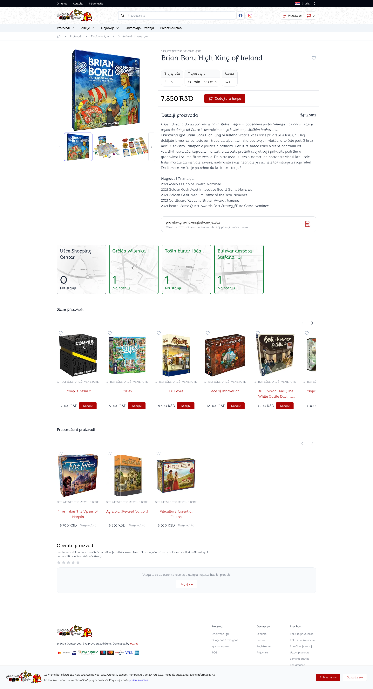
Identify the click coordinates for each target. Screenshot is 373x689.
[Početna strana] (59, 36)
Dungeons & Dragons (225, 640)
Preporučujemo (171, 28)
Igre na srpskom (221, 646)
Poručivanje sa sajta (302, 646)
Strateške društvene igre (133, 36)
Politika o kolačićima (303, 640)
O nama (62, 3)
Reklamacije (297, 665)
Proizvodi (76, 36)
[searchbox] (176, 15)
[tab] (78, 147)
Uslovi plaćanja (299, 652)
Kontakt (78, 3)
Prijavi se (262, 652)
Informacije (96, 3)
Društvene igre (100, 36)
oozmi (134, 643)
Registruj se (264, 646)
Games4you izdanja (140, 28)
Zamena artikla (299, 658)
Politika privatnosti (302, 634)
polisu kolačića (138, 680)
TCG (214, 652)
